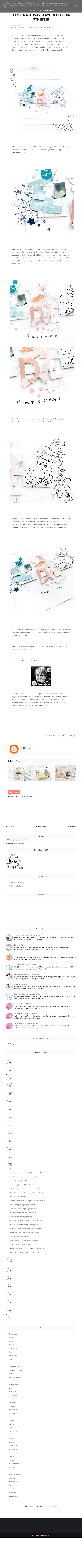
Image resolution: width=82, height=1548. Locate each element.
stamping (21, 27)
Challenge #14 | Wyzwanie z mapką (25, 1014)
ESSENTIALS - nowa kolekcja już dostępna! (24, 1225)
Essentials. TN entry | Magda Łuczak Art (23, 1177)
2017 (8, 1309)
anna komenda (13, 1384)
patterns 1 (12, 1456)
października (12, 1100)
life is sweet (12, 1413)
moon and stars (14, 1464)
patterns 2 (12, 1424)
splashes (11, 1442)
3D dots (23, 25)
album (10, 1359)
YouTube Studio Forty (16, 886)
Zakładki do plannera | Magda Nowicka (23, 1185)
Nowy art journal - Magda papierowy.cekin (24, 1209)
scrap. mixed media (15, 1474)
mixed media (13, 1409)
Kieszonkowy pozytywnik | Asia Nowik (26, 974)
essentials (59, 25)
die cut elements (14, 1395)
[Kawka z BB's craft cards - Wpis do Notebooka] (43, 773)
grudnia (10, 1084)
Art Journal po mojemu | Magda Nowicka (23, 1212)
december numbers (15, 1435)
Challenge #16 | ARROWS (22, 1004)
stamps (11, 1352)
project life (12, 1373)
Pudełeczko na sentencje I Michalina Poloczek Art (26, 1173)
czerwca (11, 1132)
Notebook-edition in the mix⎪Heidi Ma (27, 935)
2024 (8, 1069)
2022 (8, 1269)
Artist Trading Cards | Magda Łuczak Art (23, 1205)
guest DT (12, 1399)
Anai (10, 1427)
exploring (12, 1420)
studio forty (13, 1355)
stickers (11, 1345)
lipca (9, 1124)
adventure (12, 1471)
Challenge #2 (18, 945)
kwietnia (11, 1148)
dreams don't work (15, 1417)
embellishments (41, 25)
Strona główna (41, 826)
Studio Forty (10, 1044)
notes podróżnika (14, 1377)
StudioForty (46, 1535)
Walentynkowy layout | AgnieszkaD (22, 1217)
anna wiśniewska (14, 1482)
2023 (8, 1077)
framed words (13, 1453)
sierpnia (11, 1116)
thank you (12, 1478)
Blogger (55, 1506)
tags (10, 1388)
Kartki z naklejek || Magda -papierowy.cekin (24, 1240)
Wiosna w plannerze (20, 984)
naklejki (11, 1363)
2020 (8, 1285)
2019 (8, 1293)
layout (11, 1337)
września (11, 1108)
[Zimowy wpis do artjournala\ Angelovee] (66, 773)
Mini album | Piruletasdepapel (20, 1236)
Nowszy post (10, 826)
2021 (8, 1277)
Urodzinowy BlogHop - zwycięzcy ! (25, 964)
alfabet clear (13, 1446)
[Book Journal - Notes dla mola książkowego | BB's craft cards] (19, 773)
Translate (21, 843)
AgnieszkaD (13, 1348)
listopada (11, 1092)
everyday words (14, 1402)
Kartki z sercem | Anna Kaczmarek (21, 1244)
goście (11, 1438)
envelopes (51, 25)
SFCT (10, 1485)
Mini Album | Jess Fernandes (19, 1169)
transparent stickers (32, 27)
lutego (10, 1164)
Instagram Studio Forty (16, 882)
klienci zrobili (13, 1492)
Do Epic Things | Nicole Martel (20, 1181)
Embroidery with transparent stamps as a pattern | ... (27, 1189)
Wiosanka (12, 1406)
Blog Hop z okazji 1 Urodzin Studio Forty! (27, 994)
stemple (11, 1341)
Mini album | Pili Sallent (18, 1197)
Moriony (11, 1460)
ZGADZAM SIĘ (49, 10)
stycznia (11, 1259)
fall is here (12, 1467)
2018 (8, 1301)
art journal (12, 1391)
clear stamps (30, 25)
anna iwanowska (14, 1449)
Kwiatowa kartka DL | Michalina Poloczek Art (25, 1232)
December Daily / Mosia (22, 955)
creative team (13, 1381)
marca (10, 1156)
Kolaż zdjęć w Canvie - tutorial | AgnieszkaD (25, 1252)
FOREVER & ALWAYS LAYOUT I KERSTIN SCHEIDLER (28, 1221)
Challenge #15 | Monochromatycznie (26, 1023)
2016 (8, 1316)
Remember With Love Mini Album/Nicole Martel (26, 1228)
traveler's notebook (15, 1366)
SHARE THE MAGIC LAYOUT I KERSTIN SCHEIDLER (28, 1248)
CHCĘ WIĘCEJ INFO (35, 10)
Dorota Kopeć (13, 1496)
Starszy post (72, 826)
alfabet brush (13, 1431)
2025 (8, 1061)
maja (9, 1140)
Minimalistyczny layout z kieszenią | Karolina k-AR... (27, 1193)
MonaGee (12, 1489)
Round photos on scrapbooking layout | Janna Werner (28, 1201)
